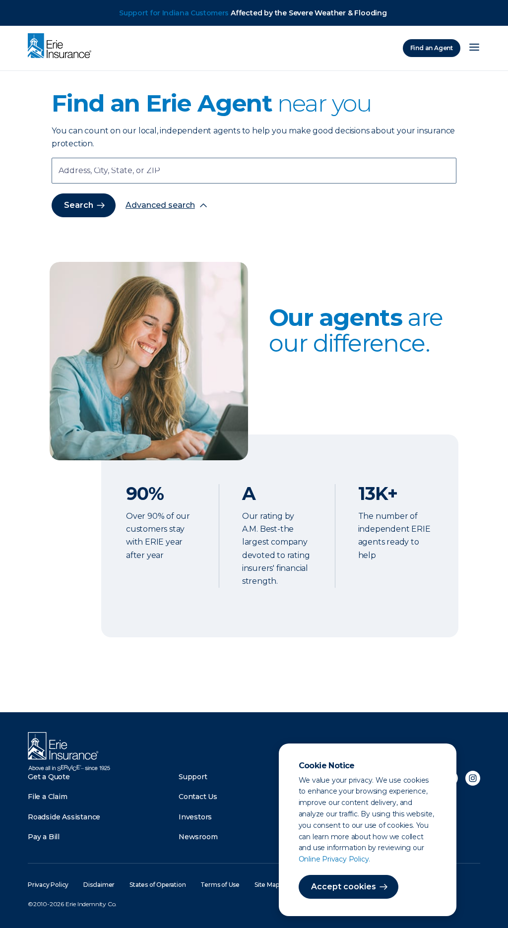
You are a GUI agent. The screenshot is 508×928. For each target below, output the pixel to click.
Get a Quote (49, 776)
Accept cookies (343, 886)
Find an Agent (431, 48)
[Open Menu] (474, 48)
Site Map (266, 884)
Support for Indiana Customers (174, 12)
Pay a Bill (44, 836)
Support (193, 776)
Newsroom (198, 836)
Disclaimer (99, 884)
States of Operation (157, 884)
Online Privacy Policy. (335, 859)
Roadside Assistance (64, 816)
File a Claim (47, 796)
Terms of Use (220, 884)
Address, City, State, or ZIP (109, 171)
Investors (195, 816)
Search (78, 205)
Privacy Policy (48, 884)
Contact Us (198, 796)
